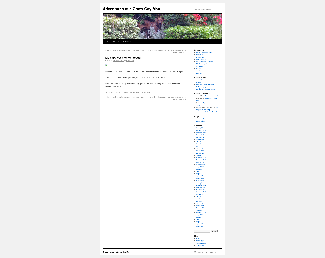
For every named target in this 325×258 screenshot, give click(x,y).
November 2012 (201, 187)
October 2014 (200, 135)
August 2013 (200, 167)
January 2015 (200, 128)
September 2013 (201, 164)
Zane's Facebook (201, 119)
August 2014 (200, 139)
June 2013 (199, 171)
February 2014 (200, 153)
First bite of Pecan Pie (211, 112)
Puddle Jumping (201, 87)
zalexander (130, 61)
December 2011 (201, 212)
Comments (201, 243)
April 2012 (199, 203)
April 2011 (199, 224)
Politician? (199, 82)
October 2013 (200, 162)
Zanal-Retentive (201, 71)
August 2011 (200, 215)
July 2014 (199, 141)
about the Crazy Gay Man (121, 41)
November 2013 (201, 160)
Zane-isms (199, 73)
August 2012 (200, 194)
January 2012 (200, 210)
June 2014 (199, 144)
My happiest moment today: (204, 61)
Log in (198, 238)
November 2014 (201, 132)
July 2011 (199, 217)
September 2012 (201, 192)
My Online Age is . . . (202, 64)
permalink (146, 92)
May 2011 (199, 222)
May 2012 (199, 201)
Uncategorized (127, 92)
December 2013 (201, 158)
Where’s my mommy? (211, 96)
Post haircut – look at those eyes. (206, 89)
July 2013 (199, 169)
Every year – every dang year (205, 84)
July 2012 (199, 196)
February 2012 (200, 208)
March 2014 (200, 151)
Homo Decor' (200, 57)
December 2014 (201, 130)
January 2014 (200, 155)
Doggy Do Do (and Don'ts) (204, 52)
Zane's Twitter (200, 121)
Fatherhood (199, 55)
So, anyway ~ (200, 66)
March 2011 (200, 226)
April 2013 (199, 176)
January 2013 (200, 183)
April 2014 (199, 148)
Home (108, 41)
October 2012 (200, 190)
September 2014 (201, 137)
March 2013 (200, 178)
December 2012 (201, 185)
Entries (200, 241)
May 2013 (199, 174)
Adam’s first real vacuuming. (205, 80)
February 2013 (200, 180)
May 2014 (199, 146)
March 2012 (200, 206)
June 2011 (199, 219)
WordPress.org (200, 245)
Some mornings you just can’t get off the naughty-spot (124, 50)
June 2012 (199, 199)
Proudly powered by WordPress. (206, 252)
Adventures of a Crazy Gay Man (131, 8)
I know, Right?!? (201, 59)
